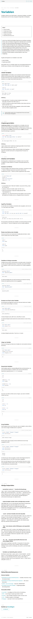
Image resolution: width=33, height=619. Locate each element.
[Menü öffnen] (31, 1)
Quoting (3, 595)
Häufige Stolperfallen (8, 34)
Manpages (4, 598)
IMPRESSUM (30, 617)
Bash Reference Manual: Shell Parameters (10, 577)
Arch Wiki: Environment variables (8, 585)
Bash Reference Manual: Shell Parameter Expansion (12, 580)
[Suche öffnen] (26, 1)
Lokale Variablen (7, 29)
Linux (8, 7)
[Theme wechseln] (29, 1)
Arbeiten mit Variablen (8, 32)
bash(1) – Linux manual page (7, 583)
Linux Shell (4, 592)
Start (2, 7)
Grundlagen (12, 7)
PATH (3, 593)
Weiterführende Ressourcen (9, 35)
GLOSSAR (27, 617)
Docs (5, 7)
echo (3, 597)
